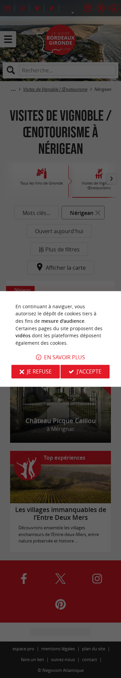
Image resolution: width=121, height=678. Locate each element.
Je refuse (39, 372)
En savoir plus (64, 357)
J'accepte (89, 372)
